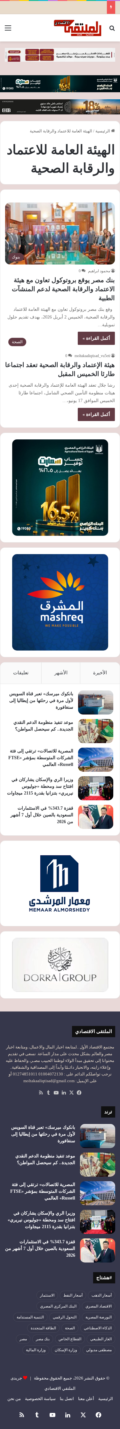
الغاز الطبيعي (101, 1339)
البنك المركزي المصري (58, 1306)
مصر (23, 1339)
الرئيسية (103, 131)
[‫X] (72, 1093)
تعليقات (20, 672)
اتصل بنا (67, 1398)
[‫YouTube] (56, 1093)
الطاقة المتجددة (43, 1328)
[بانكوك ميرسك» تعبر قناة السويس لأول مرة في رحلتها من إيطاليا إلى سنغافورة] (95, 702)
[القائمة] (8, 30)
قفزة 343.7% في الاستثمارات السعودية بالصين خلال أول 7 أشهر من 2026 (42, 815)
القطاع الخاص (70, 1339)
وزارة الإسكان (66, 1350)
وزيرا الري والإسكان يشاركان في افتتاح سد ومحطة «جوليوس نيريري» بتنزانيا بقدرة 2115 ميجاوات (40, 786)
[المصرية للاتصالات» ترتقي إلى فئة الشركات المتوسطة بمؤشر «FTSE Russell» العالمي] (95, 760)
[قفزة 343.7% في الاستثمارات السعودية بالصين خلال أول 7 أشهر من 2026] (95, 817)
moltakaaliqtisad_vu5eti (92, 356)
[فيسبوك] (79, 1093)
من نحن (14, 1398)
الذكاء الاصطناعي (98, 1328)
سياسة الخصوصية (40, 1398)
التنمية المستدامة (30, 1317)
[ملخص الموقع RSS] (41, 1093)
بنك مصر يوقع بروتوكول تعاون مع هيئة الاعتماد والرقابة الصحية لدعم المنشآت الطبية (63, 288)
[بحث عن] (112, 30)
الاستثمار (47, 1295)
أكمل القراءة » (96, 338)
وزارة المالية (36, 1350)
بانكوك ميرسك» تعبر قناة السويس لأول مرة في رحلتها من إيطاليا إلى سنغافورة (41, 700)
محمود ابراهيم (99, 271)
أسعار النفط (73, 1295)
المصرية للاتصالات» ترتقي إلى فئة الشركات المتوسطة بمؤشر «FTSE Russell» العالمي (40, 758)
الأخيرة (100, 672)
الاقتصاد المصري (98, 1306)
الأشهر (61, 672)
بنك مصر (43, 1339)
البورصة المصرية (98, 1317)
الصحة (70, 1328)
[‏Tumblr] (48, 1093)
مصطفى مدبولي (99, 1350)
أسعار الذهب (102, 1295)
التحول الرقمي (64, 1317)
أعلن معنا (86, 1398)
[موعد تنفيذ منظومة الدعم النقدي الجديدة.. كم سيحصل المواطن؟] (95, 731)
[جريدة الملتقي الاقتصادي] (78, 28)
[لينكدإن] (64, 1093)
